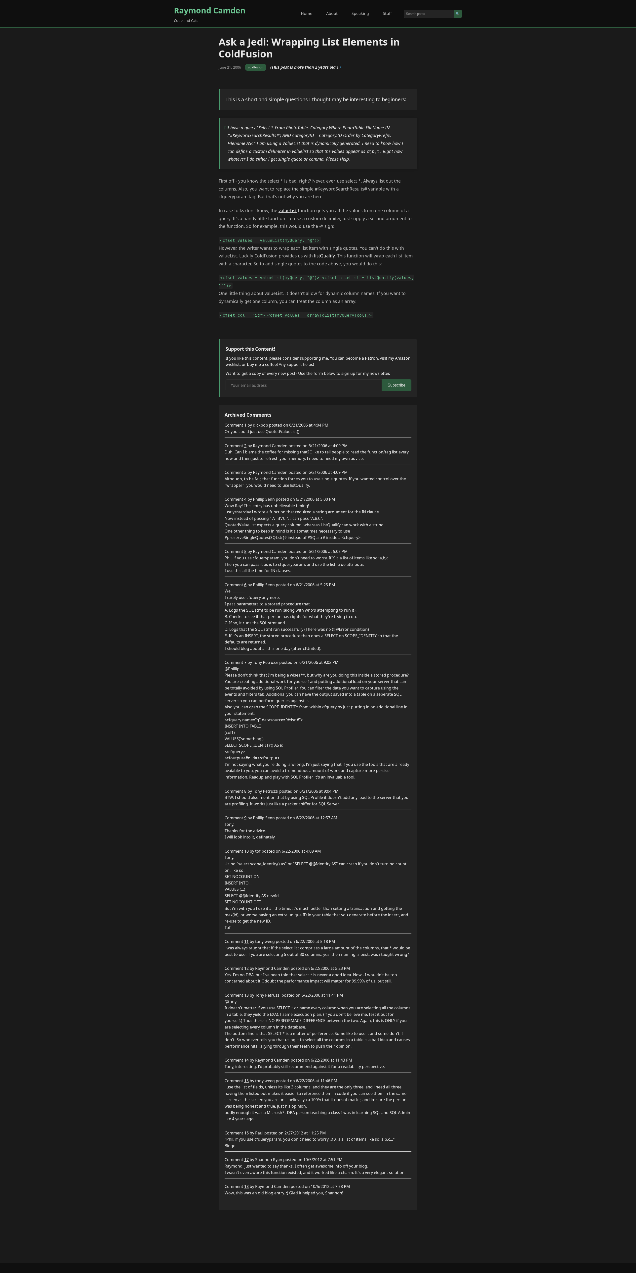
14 (246, 1060)
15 (246, 1080)
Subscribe (396, 385)
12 (246, 968)
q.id (251, 758)
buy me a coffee (262, 364)
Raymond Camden (209, 10)
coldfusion (255, 67)
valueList (287, 210)
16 (246, 1133)
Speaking (360, 13)
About (332, 13)
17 (246, 1159)
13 (246, 995)
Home (306, 13)
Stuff (387, 13)
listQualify (324, 256)
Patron (371, 358)
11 (246, 941)
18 (246, 1186)
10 (246, 851)
